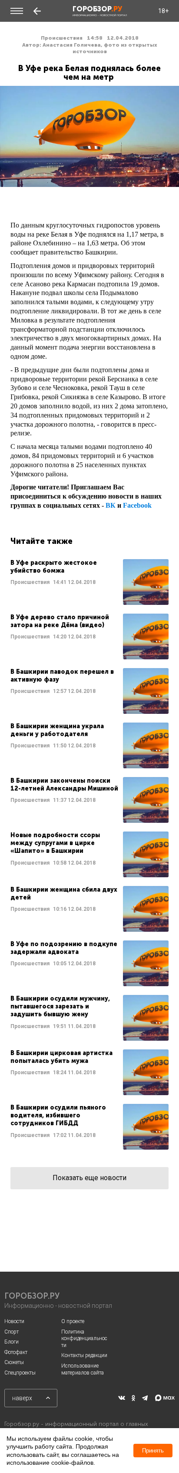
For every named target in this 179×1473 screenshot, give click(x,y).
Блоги (11, 1342)
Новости (14, 1321)
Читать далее (89, 582)
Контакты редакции (84, 1355)
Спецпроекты (20, 1373)
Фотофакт (15, 1352)
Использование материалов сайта (82, 1369)
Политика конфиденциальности (84, 1338)
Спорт (11, 1332)
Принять (153, 1450)
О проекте (72, 1321)
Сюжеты (14, 1362)
